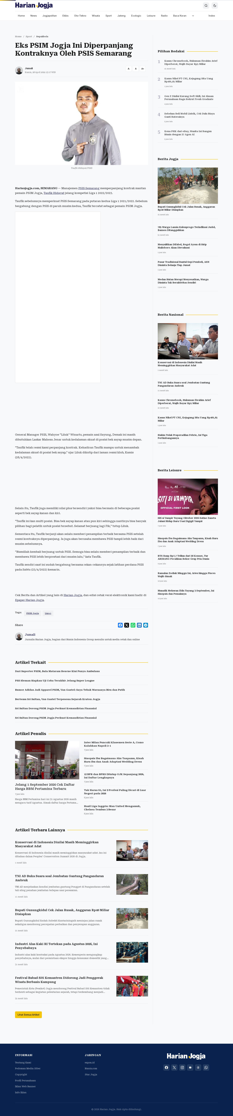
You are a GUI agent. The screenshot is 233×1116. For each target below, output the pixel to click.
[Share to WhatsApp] (133, 625)
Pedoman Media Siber (27, 1068)
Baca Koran (179, 15)
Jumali (29, 68)
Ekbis (65, 15)
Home (21, 15)
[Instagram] (182, 1067)
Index (212, 15)
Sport (109, 15)
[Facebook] (166, 1067)
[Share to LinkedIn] (139, 625)
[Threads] (198, 1067)
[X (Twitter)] (174, 1067)
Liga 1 (48, 613)
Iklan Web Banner (25, 1086)
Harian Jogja (73, 595)
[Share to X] (126, 625)
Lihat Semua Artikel (28, 1014)
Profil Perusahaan (25, 1080)
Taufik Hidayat (54, 193)
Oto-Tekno (80, 15)
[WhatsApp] (206, 1067)
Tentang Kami (23, 1062)
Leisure (151, 15)
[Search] (206, 5)
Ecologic (136, 15)
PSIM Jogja (32, 613)
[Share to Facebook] (120, 625)
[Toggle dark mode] (215, 5)
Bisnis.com (91, 1068)
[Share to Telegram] (145, 625)
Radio (164, 15)
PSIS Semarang (89, 188)
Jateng (121, 15)
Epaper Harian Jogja (29, 600)
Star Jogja (91, 1074)
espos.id (90, 1062)
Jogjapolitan (49, 15)
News (33, 15)
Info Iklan (20, 1092)
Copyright (21, 1074)
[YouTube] (190, 1067)
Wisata (96, 15)
